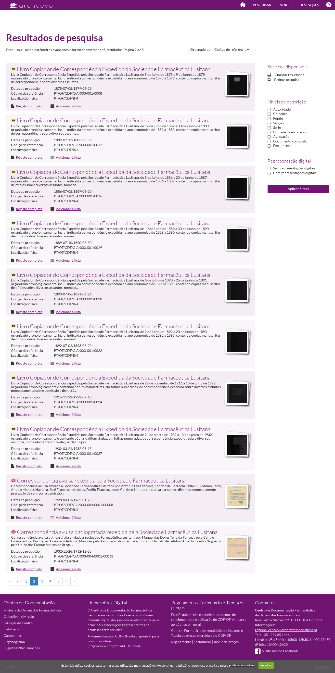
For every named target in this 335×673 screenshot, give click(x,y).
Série (277, 127)
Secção (278, 123)
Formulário (202, 642)
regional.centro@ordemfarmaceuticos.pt (286, 630)
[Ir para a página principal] (28, 4)
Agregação (281, 136)
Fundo (278, 118)
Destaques (309, 5)
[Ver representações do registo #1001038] (237, 342)
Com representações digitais (294, 173)
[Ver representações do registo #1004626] (237, 547)
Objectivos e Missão (19, 616)
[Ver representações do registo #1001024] (237, 85)
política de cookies (242, 665)
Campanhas (13, 635)
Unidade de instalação (290, 132)
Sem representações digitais (294, 168)
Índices (285, 5)
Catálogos (11, 629)
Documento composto (290, 141)
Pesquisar (262, 5)
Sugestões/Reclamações (22, 648)
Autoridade (282, 109)
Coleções (280, 114)
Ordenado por (201, 49)
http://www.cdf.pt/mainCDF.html (114, 646)
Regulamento (181, 642)
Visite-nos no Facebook (280, 651)
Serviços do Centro (18, 623)
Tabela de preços (226, 642)
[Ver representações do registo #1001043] (237, 445)
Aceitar (266, 665)
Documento (282, 145)
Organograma (14, 642)
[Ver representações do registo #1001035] (237, 239)
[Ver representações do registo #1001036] (237, 290)
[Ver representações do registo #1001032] (237, 188)
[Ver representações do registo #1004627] (237, 496)
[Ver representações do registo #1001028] (237, 136)
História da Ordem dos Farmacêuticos (33, 610)
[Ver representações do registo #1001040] (237, 393)
